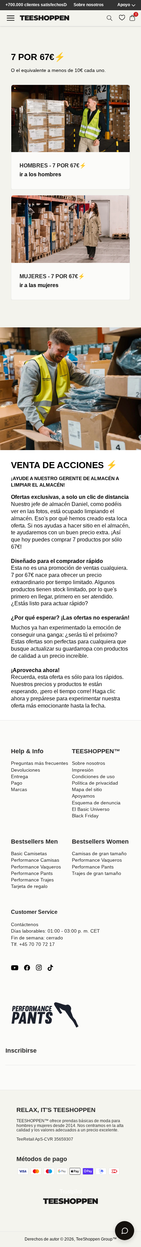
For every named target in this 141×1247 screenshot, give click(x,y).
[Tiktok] (50, 968)
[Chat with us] (124, 1230)
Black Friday (85, 815)
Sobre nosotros (89, 5)
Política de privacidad (95, 783)
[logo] (44, 17)
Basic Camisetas (29, 853)
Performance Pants (32, 873)
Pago (16, 783)
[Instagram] (39, 968)
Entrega (19, 776)
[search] (109, 18)
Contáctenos (24, 924)
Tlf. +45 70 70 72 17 (33, 944)
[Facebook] (27, 968)
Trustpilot (71, 1191)
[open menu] (10, 18)
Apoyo (123, 5)
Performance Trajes (32, 879)
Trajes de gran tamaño (96, 873)
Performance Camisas (35, 860)
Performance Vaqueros (36, 867)
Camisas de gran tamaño (99, 853)
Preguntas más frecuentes (39, 763)
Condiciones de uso (93, 776)
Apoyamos (83, 796)
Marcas (19, 789)
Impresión (82, 770)
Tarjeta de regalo (29, 886)
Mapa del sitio (87, 789)
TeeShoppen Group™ (96, 1239)
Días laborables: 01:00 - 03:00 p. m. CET (55, 931)
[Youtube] (14, 967)
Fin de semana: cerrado (37, 937)
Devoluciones (25, 770)
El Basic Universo (91, 809)
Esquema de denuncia (96, 802)
